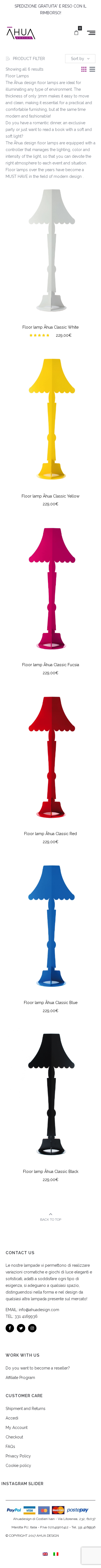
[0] (76, 33)
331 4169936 (26, 1316)
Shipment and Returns (25, 1408)
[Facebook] (10, 1328)
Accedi (12, 1418)
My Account (16, 1427)
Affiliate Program (20, 1377)
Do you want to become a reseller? (38, 1368)
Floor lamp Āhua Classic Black (50, 1171)
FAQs (10, 1446)
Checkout (14, 1437)
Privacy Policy (18, 1456)
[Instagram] (32, 1328)
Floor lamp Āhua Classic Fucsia (50, 665)
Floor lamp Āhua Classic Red (50, 833)
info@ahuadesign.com (39, 1310)
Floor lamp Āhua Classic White (50, 327)
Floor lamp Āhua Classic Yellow (50, 496)
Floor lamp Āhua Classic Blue (50, 1002)
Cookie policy (18, 1465)
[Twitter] (21, 1328)
